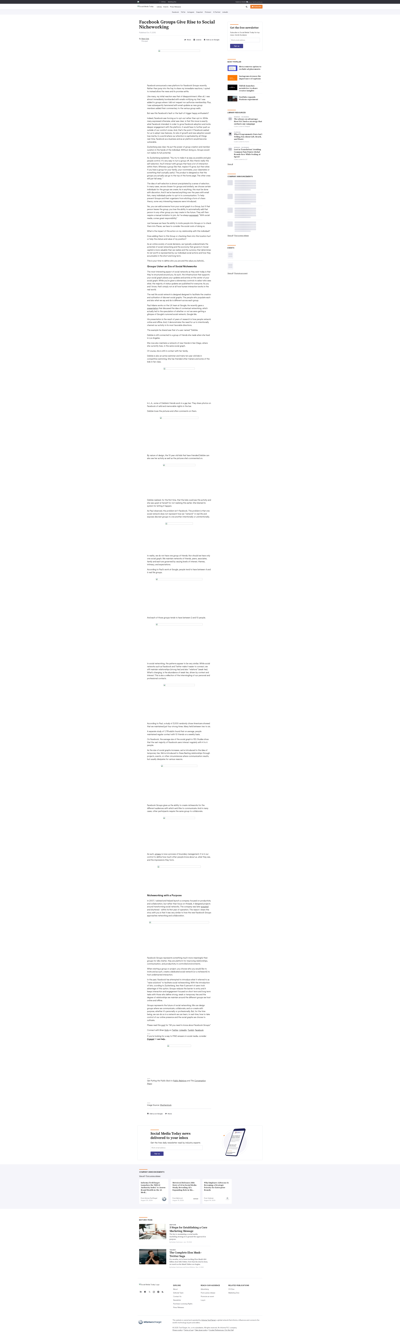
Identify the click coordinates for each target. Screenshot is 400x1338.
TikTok (183, 12)
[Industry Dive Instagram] (154, 1292)
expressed (193, 215)
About (175, 1289)
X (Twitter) (216, 12)
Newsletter (177, 1300)
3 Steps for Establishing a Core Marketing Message (188, 1229)
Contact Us (177, 1296)
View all (230, 164)
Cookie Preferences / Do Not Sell (221, 1330)
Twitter (175, 1030)
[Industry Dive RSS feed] (162, 1292)
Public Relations (179, 1080)
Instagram (190, 12)
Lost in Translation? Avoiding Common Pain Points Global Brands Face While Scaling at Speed (247, 153)
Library (159, 7)
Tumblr (191, 1030)
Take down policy (201, 1330)
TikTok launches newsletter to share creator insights (248, 88)
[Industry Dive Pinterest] (158, 1292)
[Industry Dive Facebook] (145, 1292)
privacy (158, 854)
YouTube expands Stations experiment (248, 98)
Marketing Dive (172, 2)
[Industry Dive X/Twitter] (149, 1292)
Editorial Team (178, 1293)
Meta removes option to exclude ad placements (250, 67)
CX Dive (163, 2)
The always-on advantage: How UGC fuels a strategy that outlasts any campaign (248, 121)
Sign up (236, 46)
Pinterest (208, 12)
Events (166, 7)
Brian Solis (145, 39)
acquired (204, 906)
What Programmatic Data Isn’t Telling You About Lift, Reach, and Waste (248, 136)
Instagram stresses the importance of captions (250, 77)
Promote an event (241, 273)
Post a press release (241, 235)
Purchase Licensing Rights (182, 1304)
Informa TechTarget (208, 1320)
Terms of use (188, 1330)
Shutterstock (165, 1105)
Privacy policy (177, 1330)
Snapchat (199, 12)
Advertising (205, 1289)
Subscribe (257, 6)
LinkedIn (225, 12)
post (163, 1025)
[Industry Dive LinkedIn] (141, 1292)
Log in (203, 1300)
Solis (167, 1030)
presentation (152, 308)
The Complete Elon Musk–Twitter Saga (185, 1254)
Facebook (175, 12)
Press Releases (175, 7)
